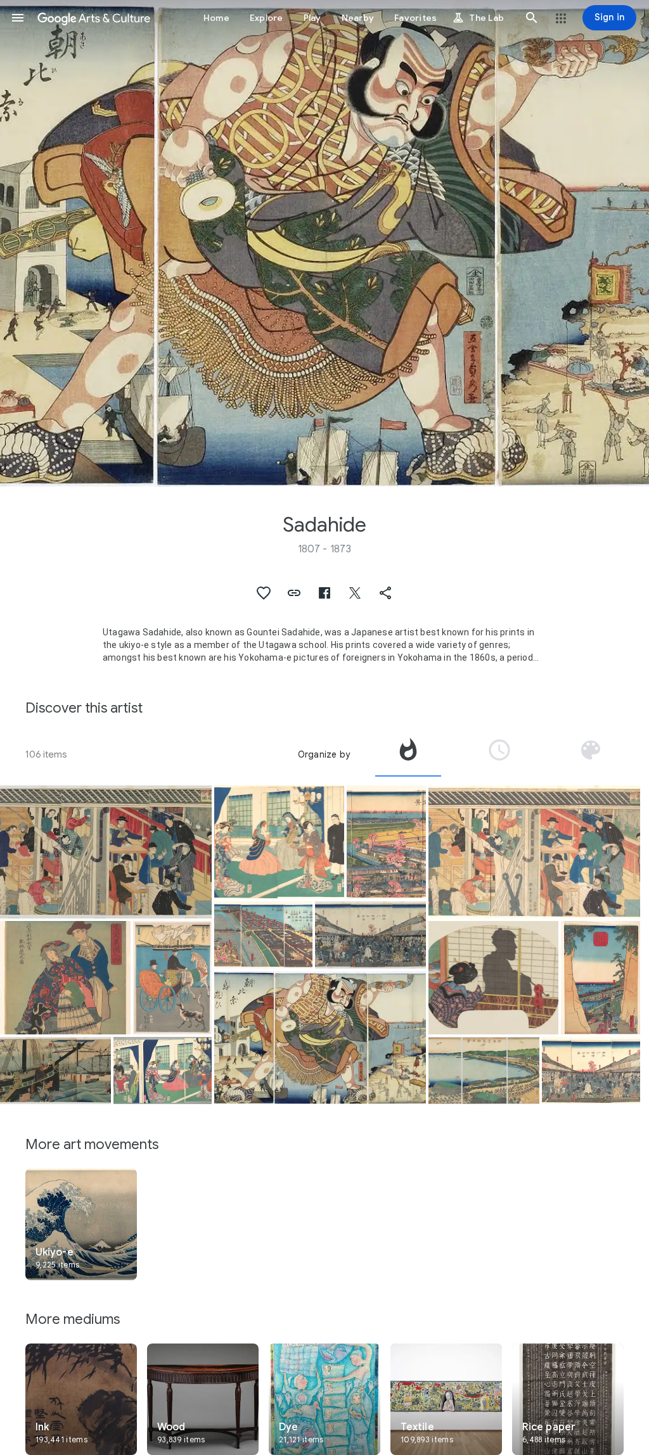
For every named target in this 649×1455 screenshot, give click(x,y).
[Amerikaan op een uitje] (172, 977)
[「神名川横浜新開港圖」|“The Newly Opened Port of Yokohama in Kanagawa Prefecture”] (591, 1070)
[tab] (408, 754)
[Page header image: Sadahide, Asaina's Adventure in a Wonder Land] (324, 243)
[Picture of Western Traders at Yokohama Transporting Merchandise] (55, 1070)
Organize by (324, 754)
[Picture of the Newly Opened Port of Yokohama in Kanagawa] (370, 935)
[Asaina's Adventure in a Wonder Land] (320, 1037)
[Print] (162, 1070)
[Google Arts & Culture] (93, 17)
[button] (18, 18)
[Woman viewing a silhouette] (493, 977)
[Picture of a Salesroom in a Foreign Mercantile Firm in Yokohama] (106, 851)
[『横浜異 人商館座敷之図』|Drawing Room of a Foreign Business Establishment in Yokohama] (279, 842)
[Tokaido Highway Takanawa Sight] (483, 1070)
